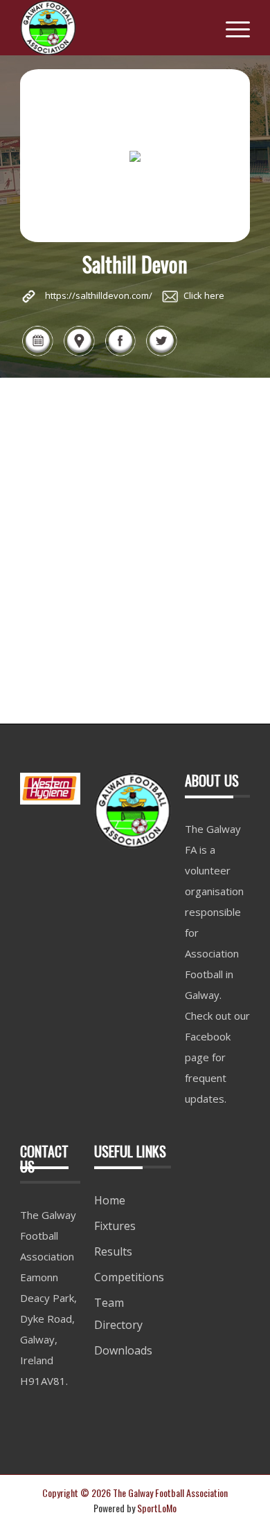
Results (113, 1251)
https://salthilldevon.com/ (98, 295)
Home (109, 1200)
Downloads (123, 1350)
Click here (203, 295)
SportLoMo (157, 1507)
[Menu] (231, 27)
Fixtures (115, 1225)
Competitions (129, 1277)
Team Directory (118, 1313)
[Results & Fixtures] (37, 354)
